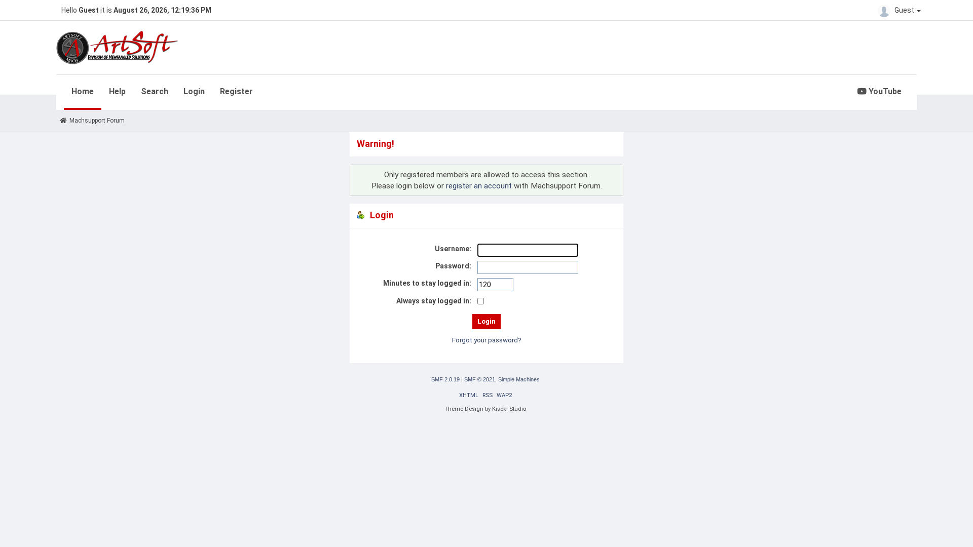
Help (117, 91)
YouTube (884, 91)
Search (154, 91)
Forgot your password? (486, 340)
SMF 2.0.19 (445, 379)
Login (194, 91)
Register (236, 91)
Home (82, 91)
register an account (479, 185)
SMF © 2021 (479, 379)
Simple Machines (519, 379)
